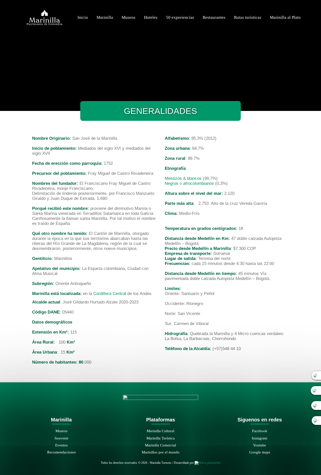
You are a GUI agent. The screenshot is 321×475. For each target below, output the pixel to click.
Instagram (259, 438)
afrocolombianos (198, 183)
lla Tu (161, 438)
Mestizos (173, 178)
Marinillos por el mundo (161, 452)
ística (171, 438)
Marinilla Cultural (160, 431)
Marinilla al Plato (285, 17)
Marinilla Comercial (160, 445)
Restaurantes (214, 17)
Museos (128, 17)
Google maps (259, 452)
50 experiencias (180, 17)
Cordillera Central (109, 293)
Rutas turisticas (247, 17)
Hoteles (150, 17)
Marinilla (105, 17)
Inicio (82, 17)
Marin (151, 438)
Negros (171, 183)
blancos (194, 178)
